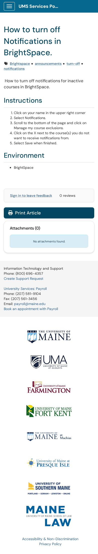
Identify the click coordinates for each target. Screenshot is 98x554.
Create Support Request (23, 278)
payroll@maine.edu (29, 303)
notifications (14, 68)
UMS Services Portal (41, 6)
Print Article (27, 213)
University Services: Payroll (25, 288)
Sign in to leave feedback (31, 195)
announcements (48, 63)
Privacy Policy (50, 544)
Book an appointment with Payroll (31, 309)
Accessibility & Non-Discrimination (50, 539)
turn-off (73, 63)
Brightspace (20, 63)
